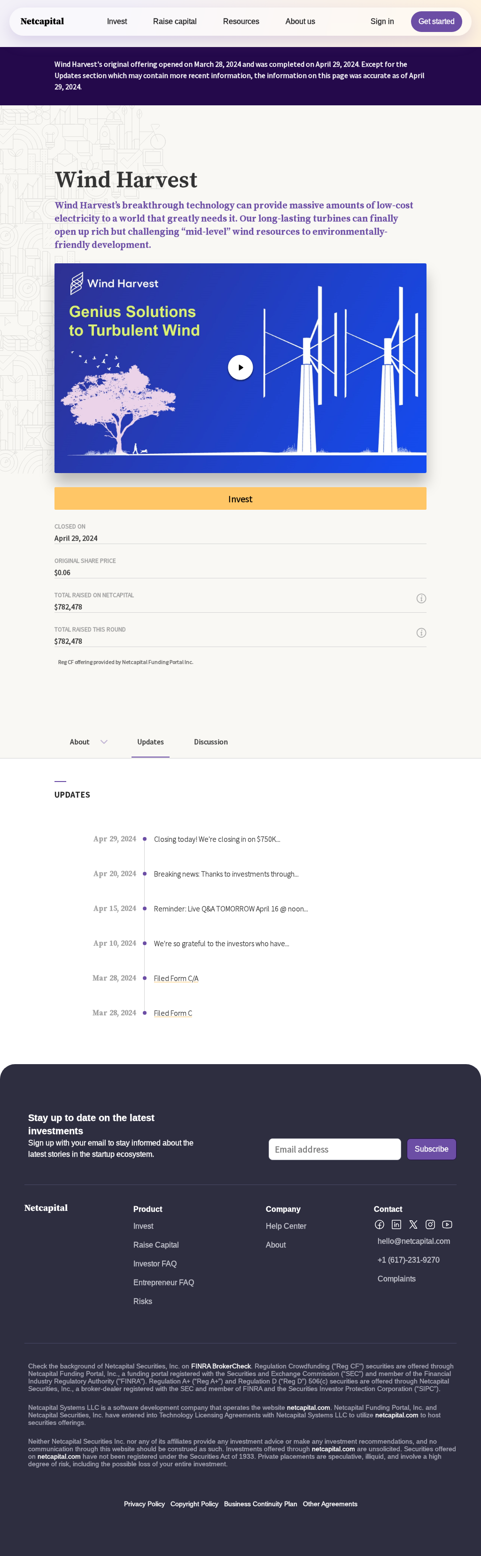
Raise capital (175, 21)
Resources (241, 21)
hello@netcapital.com (414, 1241)
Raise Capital (156, 1245)
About (80, 741)
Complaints (397, 1279)
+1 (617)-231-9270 (409, 1260)
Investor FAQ (155, 1264)
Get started (437, 21)
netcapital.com (308, 1407)
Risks (142, 1301)
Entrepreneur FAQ (163, 1283)
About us (300, 21)
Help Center (286, 1226)
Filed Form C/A (176, 978)
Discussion (211, 741)
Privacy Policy (144, 1504)
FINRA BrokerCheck (221, 1366)
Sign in (382, 21)
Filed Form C (173, 1013)
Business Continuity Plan (260, 1504)
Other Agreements (330, 1504)
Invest (117, 21)
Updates (150, 741)
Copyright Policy (194, 1504)
